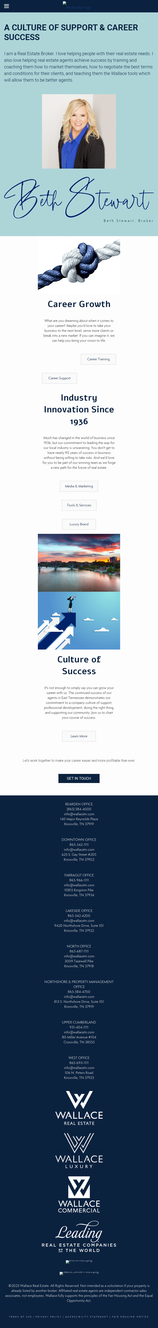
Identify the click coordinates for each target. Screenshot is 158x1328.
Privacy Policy (49, 1317)
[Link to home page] (79, 6)
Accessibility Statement (86, 1317)
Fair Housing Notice (130, 1317)
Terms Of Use (20, 1317)
